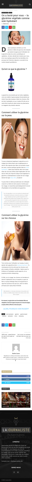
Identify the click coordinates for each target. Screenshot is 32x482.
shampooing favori (22, 265)
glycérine (17, 314)
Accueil (3, 10)
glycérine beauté (23, 314)
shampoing (21, 316)
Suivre (27, 379)
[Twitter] (6, 27)
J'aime (28, 376)
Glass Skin (13, 177)
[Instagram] (17, 472)
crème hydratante (9, 314)
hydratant (4, 316)
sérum (16, 316)
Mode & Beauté (9, 10)
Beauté (15, 10)
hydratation (10, 316)
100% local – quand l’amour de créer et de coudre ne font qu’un (9, 336)
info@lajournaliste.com (17, 461)
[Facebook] (3, 27)
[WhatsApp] (13, 27)
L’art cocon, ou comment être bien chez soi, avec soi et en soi (23, 336)
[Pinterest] (10, 27)
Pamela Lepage (5, 406)
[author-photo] (16, 351)
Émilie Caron (6, 23)
